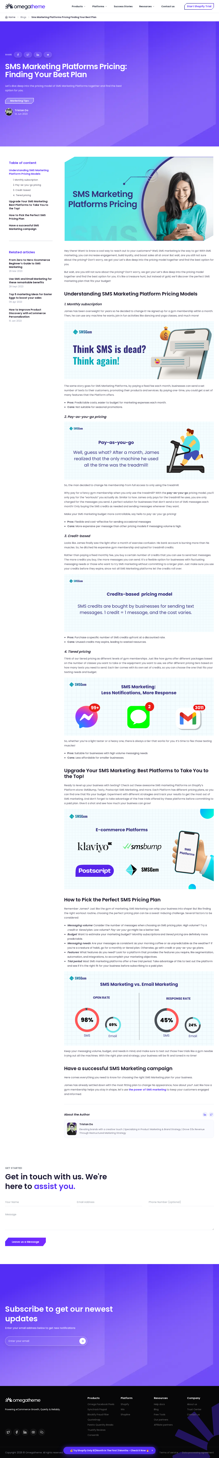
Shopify (125, 1404)
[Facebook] (16, 1432)
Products (77, 6)
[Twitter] (211, 1114)
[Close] (152, 1450)
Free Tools (159, 1414)
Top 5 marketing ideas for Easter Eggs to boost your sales (30, 296)
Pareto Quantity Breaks (100, 1424)
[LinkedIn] (204, 1114)
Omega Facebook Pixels (101, 1404)
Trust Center (194, 1409)
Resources (145, 6)
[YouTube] (33, 1432)
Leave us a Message (25, 1242)
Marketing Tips (19, 100)
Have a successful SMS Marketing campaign (24, 227)
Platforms (98, 6)
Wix (123, 1409)
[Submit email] (82, 1341)
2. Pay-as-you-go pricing (27, 185)
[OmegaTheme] (25, 6)
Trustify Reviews (96, 1430)
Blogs (23, 17)
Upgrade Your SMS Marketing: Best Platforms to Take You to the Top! (28, 205)
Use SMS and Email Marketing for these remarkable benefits (30, 280)
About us (192, 1404)
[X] (8, 1432)
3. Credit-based (21, 190)
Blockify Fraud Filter (98, 1414)
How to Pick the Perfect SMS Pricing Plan (27, 217)
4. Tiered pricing (22, 195)
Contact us (168, 6)
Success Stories (123, 6)
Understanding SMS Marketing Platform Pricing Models (29, 172)
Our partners (161, 1419)
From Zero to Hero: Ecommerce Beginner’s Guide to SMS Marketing (29, 263)
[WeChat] (41, 1432)
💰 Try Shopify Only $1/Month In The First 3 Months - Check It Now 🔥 (109, 1450)
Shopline (125, 1414)
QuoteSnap (94, 1419)
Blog (156, 1409)
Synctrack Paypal (97, 1409)
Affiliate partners (163, 1424)
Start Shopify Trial (199, 6)
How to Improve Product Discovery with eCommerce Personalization (27, 313)
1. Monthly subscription (25, 179)
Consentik (93, 1435)
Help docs (159, 1404)
